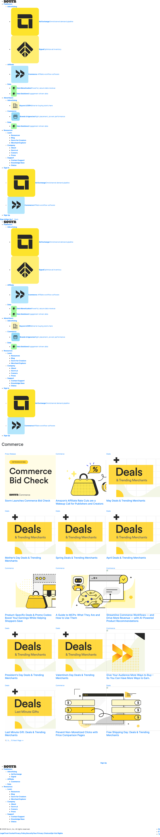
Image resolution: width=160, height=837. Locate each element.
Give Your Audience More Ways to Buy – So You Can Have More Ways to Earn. (130, 676)
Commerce (60, 454)
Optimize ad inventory (50, 49)
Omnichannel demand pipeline (56, 21)
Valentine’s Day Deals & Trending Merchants (75, 676)
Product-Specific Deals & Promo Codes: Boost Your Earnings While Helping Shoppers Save (28, 617)
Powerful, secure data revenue (36, 88)
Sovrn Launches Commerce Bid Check (27, 500)
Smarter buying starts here (36, 106)
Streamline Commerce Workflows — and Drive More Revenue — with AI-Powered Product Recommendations (130, 617)
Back (16, 219)
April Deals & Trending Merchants (126, 557)
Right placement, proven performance (42, 116)
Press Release (10, 454)
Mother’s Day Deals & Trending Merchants (23, 559)
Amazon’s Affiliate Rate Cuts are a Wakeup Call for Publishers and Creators (79, 502)
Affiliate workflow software (43, 74)
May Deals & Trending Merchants (125, 500)
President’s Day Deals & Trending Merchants (24, 676)
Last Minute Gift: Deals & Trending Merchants (25, 734)
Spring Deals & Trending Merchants (76, 557)
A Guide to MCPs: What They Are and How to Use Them (78, 616)
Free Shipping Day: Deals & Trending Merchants (127, 734)
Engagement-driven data (32, 94)
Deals (108, 454)
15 (12, 740)
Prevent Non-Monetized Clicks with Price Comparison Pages (77, 734)
